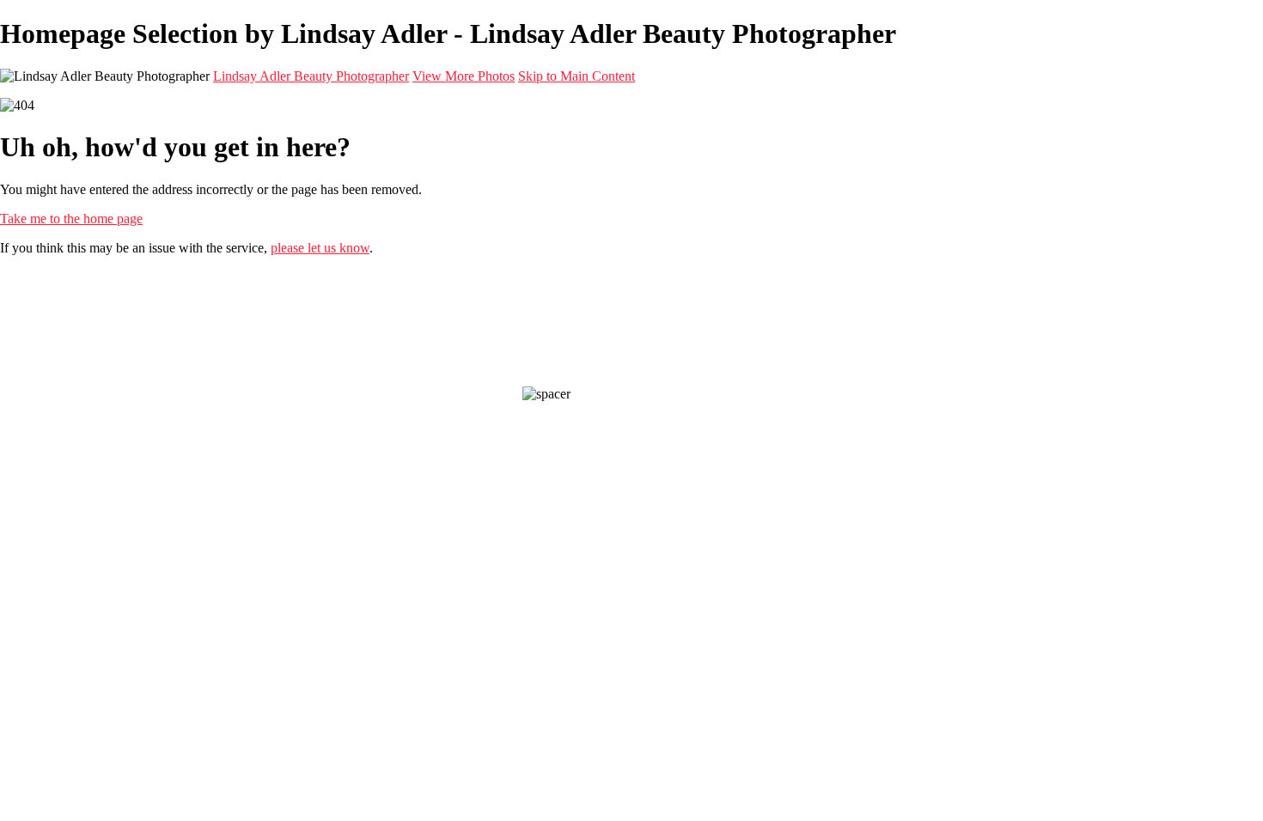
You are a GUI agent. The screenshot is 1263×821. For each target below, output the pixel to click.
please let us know (320, 247)
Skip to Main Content (576, 76)
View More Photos (463, 76)
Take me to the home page (71, 218)
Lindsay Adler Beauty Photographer (311, 76)
